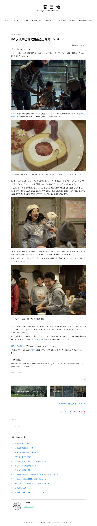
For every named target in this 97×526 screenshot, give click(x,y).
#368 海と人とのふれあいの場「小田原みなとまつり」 (31, 483)
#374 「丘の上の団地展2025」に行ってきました (29, 479)
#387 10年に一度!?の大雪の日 (22, 457)
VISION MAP (61, 20)
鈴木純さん (33, 350)
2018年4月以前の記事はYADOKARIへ (72, 403)
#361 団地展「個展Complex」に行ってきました (28, 492)
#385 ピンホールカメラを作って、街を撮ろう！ (28, 461)
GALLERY (48, 20)
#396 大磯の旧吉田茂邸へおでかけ (23, 448)
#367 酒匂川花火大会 (18, 488)
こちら (83, 363)
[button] (7, 20)
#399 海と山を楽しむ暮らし (21, 443)
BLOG (72, 20)
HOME (7, 20)
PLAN (26, 20)
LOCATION (36, 20)
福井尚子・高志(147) (16, 372)
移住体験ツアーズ (85, 20)
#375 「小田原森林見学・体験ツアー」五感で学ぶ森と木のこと (34, 474)
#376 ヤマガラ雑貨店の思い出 (22, 470)
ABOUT (17, 20)
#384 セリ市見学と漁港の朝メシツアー (25, 465)
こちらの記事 (38, 339)
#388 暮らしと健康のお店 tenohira (24, 452)
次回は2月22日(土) (18, 346)
